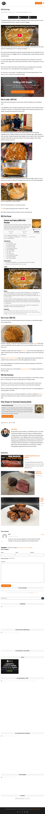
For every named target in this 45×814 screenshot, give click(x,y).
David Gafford (4, 12)
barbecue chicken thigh (11, 358)
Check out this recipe (7, 416)
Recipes (17, 12)
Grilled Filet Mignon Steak (39, 472)
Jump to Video (24, 17)
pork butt (24, 350)
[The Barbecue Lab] (4, 3)
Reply (43, 534)
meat (28, 48)
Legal (27, 809)
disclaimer (31, 592)
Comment (3, 561)
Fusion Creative (37, 809)
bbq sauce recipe (25, 369)
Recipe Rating (4, 558)
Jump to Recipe (14, 17)
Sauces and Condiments (23, 12)
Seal (2, 208)
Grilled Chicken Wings (42, 499)
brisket (35, 343)
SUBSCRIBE (38, 3)
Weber (41, 394)
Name (2, 552)
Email (17, 552)
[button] (34, 231)
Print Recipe (33, 17)
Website (32, 552)
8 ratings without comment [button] (24, 547)
